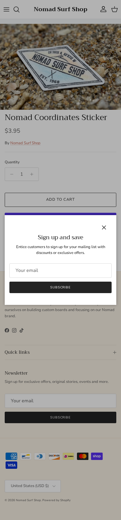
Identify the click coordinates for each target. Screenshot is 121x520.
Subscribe (60, 287)
